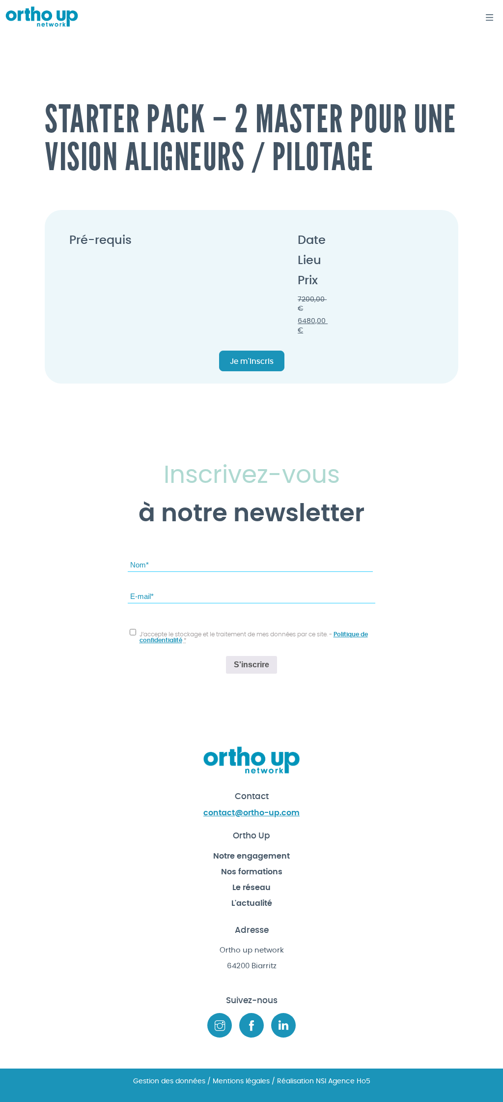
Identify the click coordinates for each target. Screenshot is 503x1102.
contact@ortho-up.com (251, 813)
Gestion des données (169, 1081)
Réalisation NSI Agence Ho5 (322, 1081)
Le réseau (251, 888)
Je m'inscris (252, 361)
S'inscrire (251, 664)
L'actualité (251, 903)
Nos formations (251, 872)
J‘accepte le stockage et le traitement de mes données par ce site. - (254, 637)
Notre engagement (251, 856)
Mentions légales (241, 1081)
